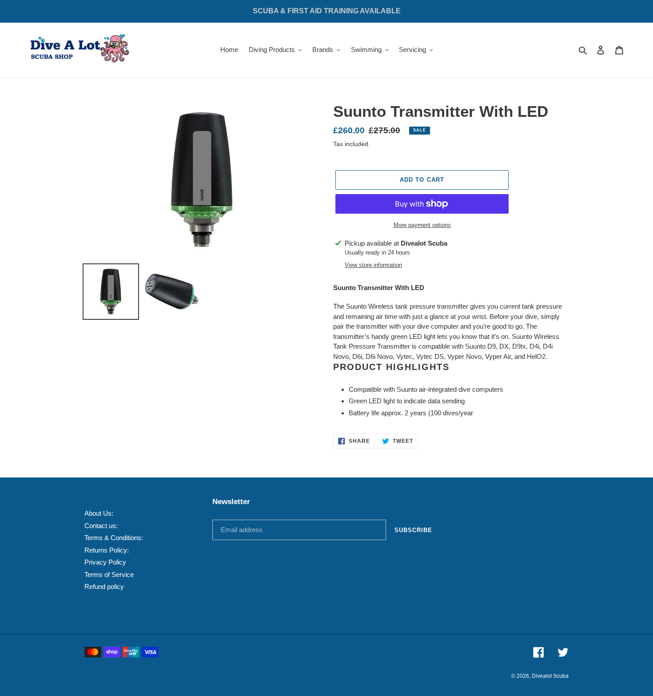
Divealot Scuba (550, 676)
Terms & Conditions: (113, 537)
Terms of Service (109, 574)
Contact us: (101, 525)
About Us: (98, 513)
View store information (373, 265)
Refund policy (104, 586)
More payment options (422, 225)
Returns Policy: (106, 550)
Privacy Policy (105, 562)
